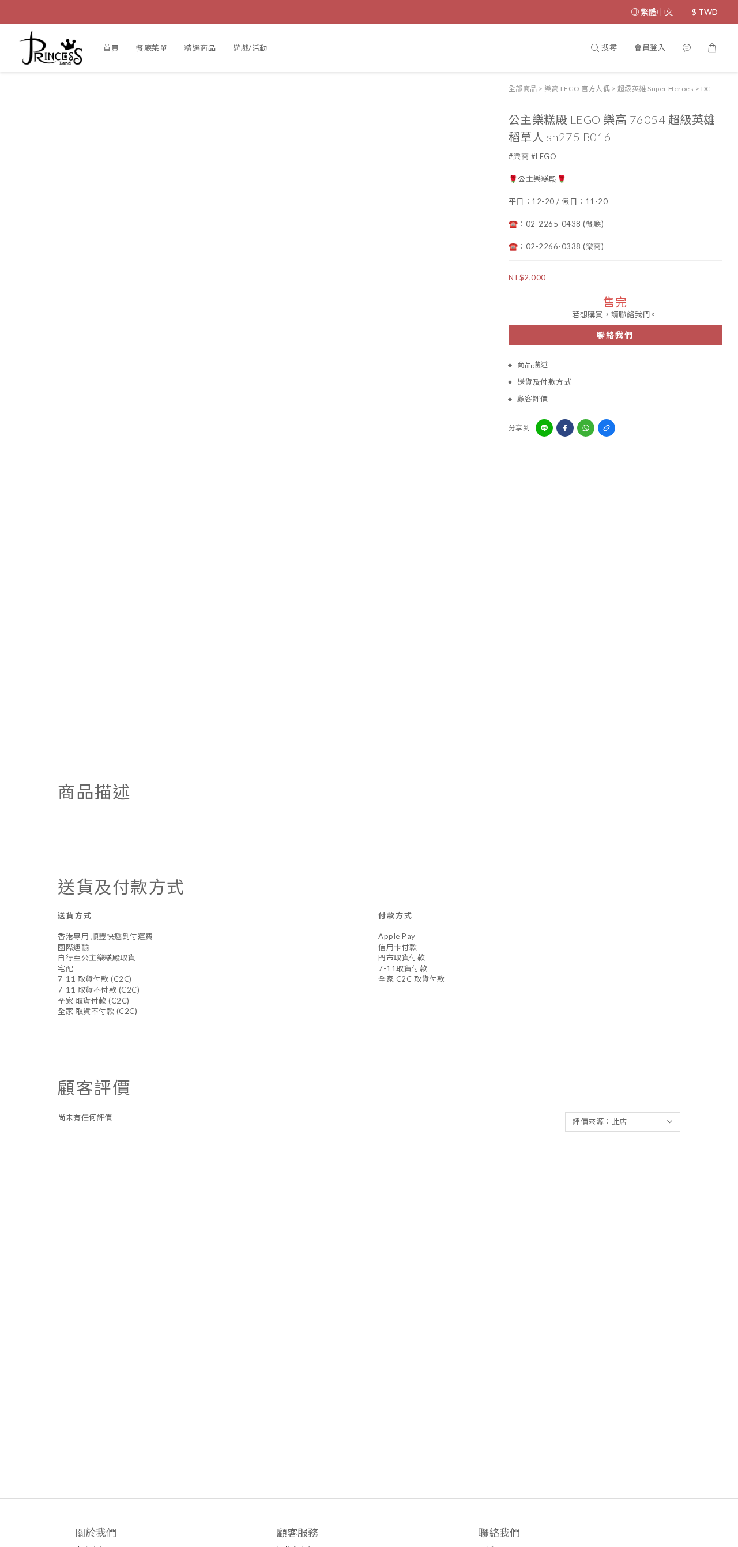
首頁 (111, 47)
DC (706, 88)
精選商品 (200, 47)
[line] (544, 428)
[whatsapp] (585, 428)
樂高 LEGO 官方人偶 (577, 88)
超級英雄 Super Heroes (655, 88)
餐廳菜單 (151, 47)
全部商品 (523, 88)
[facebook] (565, 428)
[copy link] (606, 428)
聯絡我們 (615, 335)
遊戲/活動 (250, 47)
